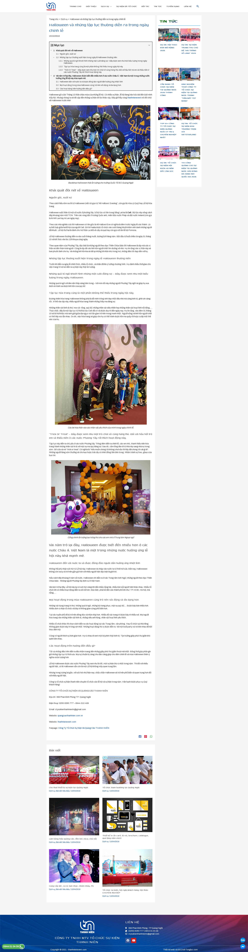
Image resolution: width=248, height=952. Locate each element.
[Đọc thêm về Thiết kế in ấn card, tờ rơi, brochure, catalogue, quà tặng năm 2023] (127, 815)
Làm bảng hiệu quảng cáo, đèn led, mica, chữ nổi (73, 838)
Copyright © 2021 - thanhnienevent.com (68, 950)
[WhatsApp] (151, 736)
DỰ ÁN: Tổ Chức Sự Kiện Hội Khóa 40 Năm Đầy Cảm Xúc (168, 166)
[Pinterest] (145, 736)
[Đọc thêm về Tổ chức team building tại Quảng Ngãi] (127, 770)
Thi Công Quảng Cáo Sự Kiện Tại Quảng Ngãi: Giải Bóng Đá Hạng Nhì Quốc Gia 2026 (189, 169)
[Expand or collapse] (149, 45)
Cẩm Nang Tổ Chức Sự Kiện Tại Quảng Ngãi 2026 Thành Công (168, 90)
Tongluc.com (192, 950)
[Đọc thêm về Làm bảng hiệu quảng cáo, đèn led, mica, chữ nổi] (74, 816)
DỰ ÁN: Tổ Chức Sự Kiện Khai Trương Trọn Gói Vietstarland (189, 129)
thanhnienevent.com (66, 722)
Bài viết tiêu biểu (63, 791)
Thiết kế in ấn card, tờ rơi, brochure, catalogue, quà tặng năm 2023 (125, 837)
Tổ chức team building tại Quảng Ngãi (121, 787)
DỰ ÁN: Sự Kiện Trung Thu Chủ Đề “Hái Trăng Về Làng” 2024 (189, 48)
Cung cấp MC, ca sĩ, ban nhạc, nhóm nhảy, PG (71, 885)
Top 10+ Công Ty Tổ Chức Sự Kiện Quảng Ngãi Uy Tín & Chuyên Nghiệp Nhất (168, 130)
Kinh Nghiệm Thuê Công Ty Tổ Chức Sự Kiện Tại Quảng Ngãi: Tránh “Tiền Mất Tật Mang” (189, 92)
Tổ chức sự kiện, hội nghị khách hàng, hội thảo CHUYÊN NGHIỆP (125, 891)
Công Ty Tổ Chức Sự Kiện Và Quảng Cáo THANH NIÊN (83, 728)
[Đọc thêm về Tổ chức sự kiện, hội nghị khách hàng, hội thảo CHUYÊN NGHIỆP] (127, 868)
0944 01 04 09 (11, 946)
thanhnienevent (134, 98)
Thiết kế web (169, 950)
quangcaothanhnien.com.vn (70, 716)
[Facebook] (140, 736)
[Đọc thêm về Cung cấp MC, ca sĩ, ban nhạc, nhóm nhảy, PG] (74, 866)
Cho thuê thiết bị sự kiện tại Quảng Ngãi (68, 787)
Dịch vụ (52, 791)
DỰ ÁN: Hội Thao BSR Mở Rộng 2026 (168, 47)
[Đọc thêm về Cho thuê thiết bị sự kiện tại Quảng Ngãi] (74, 770)
